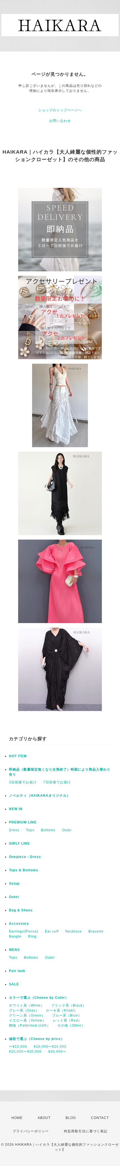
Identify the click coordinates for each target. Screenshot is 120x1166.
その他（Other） (71, 1025)
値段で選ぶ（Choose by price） (36, 1039)
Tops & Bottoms (23, 870)
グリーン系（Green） (27, 1015)
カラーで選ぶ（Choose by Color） (39, 998)
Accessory (19, 924)
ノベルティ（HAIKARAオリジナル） (39, 796)
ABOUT (44, 1118)
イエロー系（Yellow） (27, 1020)
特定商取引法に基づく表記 (85, 1131)
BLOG (71, 1118)
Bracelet (95, 931)
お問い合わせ (60, 121)
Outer (67, 830)
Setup (14, 883)
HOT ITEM (18, 756)
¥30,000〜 (57, 1052)
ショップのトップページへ (60, 110)
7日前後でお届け (57, 782)
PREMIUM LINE (23, 822)
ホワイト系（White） (26, 1005)
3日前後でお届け (23, 782)
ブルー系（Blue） (67, 1015)
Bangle (15, 936)
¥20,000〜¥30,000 (25, 1052)
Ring (32, 936)
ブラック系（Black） (68, 1005)
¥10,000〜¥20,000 (50, 1047)
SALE (14, 984)
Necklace (73, 931)
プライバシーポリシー (31, 1131)
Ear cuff (52, 931)
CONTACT (100, 1118)
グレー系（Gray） (24, 1010)
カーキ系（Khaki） (62, 1010)
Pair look (17, 971)
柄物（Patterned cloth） (30, 1025)
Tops (30, 830)
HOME (17, 1118)
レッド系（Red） (67, 1020)
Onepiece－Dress (25, 857)
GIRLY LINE (19, 843)
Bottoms (48, 830)
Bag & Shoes (21, 910)
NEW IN (16, 809)
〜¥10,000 (18, 1047)
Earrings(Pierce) (23, 931)
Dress (14, 830)
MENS (14, 950)
